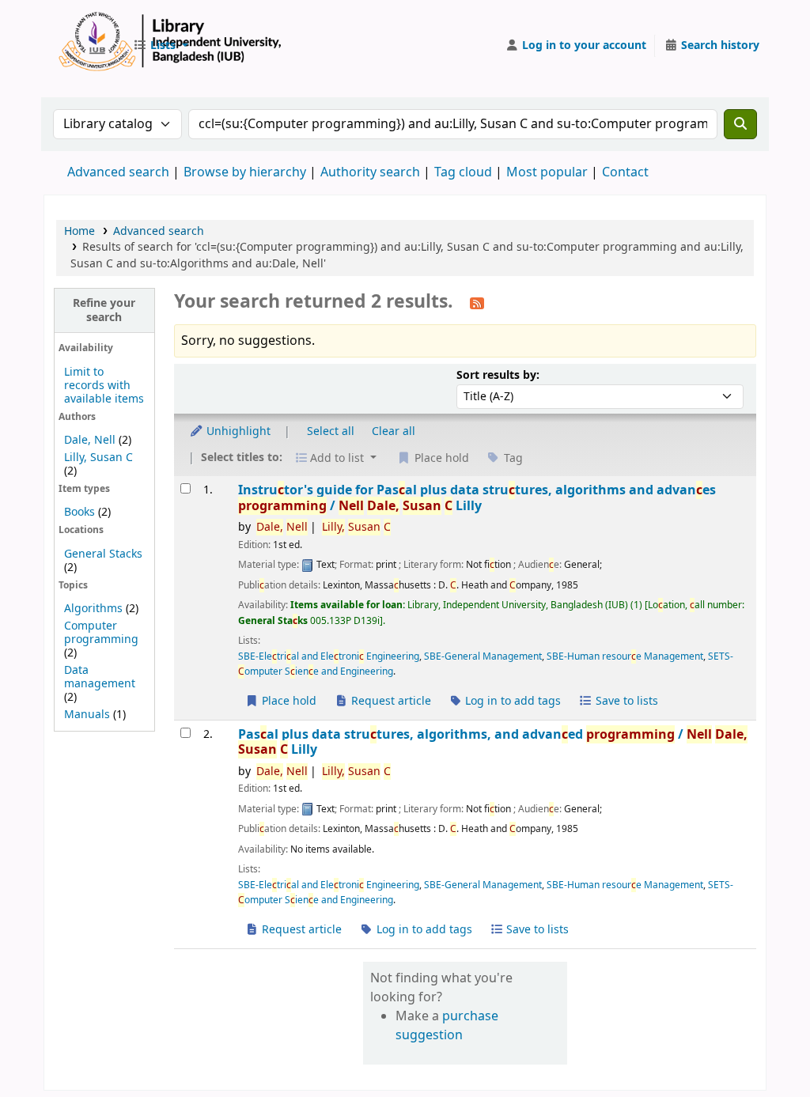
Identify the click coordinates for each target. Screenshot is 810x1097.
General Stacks (103, 554)
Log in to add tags (511, 701)
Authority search (370, 172)
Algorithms (93, 608)
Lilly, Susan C (98, 457)
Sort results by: (497, 375)
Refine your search (104, 310)
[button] (161, 46)
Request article (389, 701)
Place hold (287, 701)
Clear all (393, 431)
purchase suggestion (447, 1026)
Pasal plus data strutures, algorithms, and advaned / (493, 742)
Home (79, 231)
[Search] (740, 124)
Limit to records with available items (104, 385)
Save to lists (625, 701)
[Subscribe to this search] (477, 303)
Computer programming (101, 633)
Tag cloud (463, 172)
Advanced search (118, 172)
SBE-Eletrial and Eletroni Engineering (328, 656)
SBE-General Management (483, 656)
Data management (99, 677)
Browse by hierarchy (245, 172)
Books (79, 512)
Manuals (87, 714)
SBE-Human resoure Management (625, 656)
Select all (330, 431)
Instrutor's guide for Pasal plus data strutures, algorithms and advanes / (477, 497)
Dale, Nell (89, 440)
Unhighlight (237, 431)
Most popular (547, 172)
